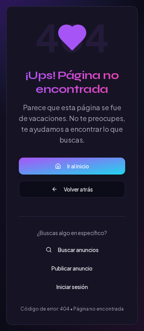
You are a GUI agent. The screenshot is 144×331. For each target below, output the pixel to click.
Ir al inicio (78, 166)
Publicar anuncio (72, 268)
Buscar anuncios (78, 249)
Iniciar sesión (72, 286)
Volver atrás (78, 189)
